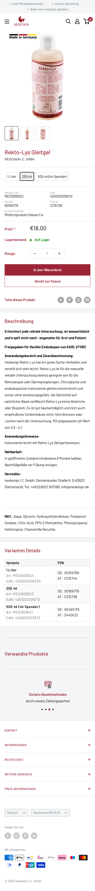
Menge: (10, 253)
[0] (86, 21)
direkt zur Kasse (48, 281)
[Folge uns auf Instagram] (16, 835)
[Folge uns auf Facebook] (8, 835)
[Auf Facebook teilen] (61, 299)
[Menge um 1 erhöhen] (59, 253)
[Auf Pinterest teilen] (69, 299)
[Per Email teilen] (87, 299)
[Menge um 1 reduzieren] (35, 253)
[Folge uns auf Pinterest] (25, 835)
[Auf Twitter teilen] (78, 299)
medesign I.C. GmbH (19, 159)
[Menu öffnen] (7, 21)
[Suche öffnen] (68, 21)
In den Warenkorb (47, 269)
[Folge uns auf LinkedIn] (34, 835)
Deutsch (12, 812)
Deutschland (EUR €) (46, 812)
